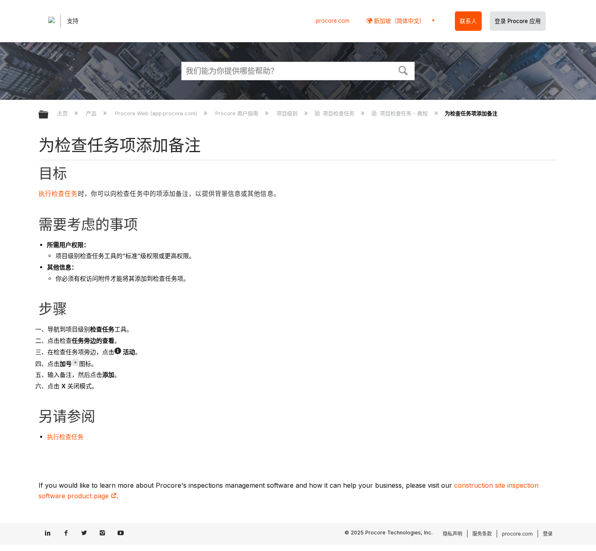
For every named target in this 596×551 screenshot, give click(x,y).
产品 (92, 113)
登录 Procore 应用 (518, 21)
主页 (63, 113)
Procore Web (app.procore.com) (156, 113)
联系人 (468, 21)
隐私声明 (452, 534)
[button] (403, 69)
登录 (548, 534)
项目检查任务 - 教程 (403, 113)
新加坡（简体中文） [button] (398, 20)
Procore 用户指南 (237, 113)
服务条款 (482, 534)
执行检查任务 (58, 194)
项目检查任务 (338, 113)
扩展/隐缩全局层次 (48, 115)
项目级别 (288, 113)
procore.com (332, 20)
